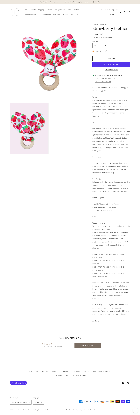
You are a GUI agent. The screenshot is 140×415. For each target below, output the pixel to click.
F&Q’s (37, 371)
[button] (120, 12)
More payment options (111, 69)
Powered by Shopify (33, 410)
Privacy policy (56, 410)
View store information (103, 81)
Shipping (95, 37)
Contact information (90, 410)
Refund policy (54, 371)
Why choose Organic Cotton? (76, 375)
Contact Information (89, 371)
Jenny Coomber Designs (21, 410)
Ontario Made (75, 371)
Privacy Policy (59, 375)
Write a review (87, 345)
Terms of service (104, 371)
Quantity (95, 41)
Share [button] (97, 321)
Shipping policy (77, 410)
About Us (64, 371)
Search (31, 371)
